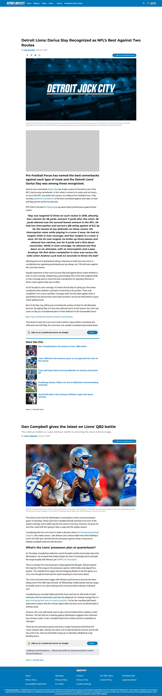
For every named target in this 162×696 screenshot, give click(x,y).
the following (49, 207)
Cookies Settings (83, 684)
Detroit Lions (38, 409)
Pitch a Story (31, 680)
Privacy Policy (61, 680)
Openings (59, 676)
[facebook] (148, 3)
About (59, 3)
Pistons (36, 3)
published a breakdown (43, 198)
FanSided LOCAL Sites (73, 3)
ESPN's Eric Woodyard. (67, 559)
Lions (29, 3)
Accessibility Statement (35, 684)
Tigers (44, 3)
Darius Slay (53, 189)
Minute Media (14, 690)
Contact (79, 676)
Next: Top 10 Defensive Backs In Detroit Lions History (49, 317)
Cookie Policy (106, 680)
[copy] (39, 55)
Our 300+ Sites (106, 676)
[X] (144, 3)
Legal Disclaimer (129, 680)
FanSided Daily (128, 676)
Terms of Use (82, 680)
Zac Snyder (29, 50)
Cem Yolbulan (30, 436)
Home (28, 409)
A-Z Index (59, 684)
